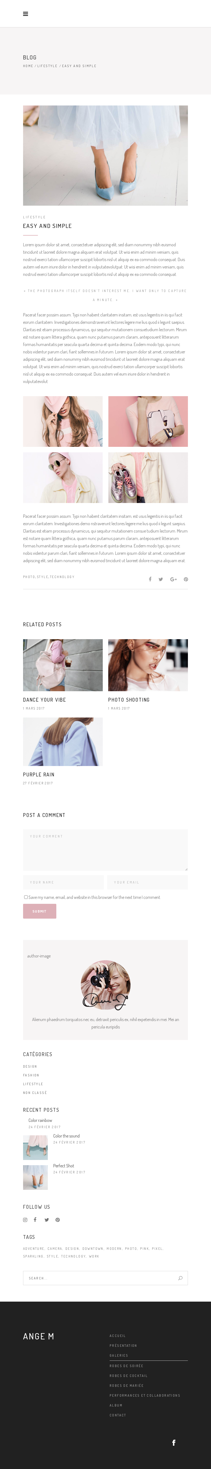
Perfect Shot (63, 1165)
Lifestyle (47, 66)
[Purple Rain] (63, 742)
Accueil (118, 1336)
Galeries (119, 1355)
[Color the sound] (35, 1147)
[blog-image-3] (63, 477)
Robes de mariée (127, 1386)
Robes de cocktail (129, 1376)
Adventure (34, 1249)
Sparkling (33, 1256)
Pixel (157, 1249)
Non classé (35, 1093)
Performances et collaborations (145, 1395)
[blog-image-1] (63, 421)
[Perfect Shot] (35, 1177)
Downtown (93, 1249)
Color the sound (66, 1136)
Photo (29, 577)
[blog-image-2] (148, 421)
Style (42, 577)
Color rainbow (40, 1120)
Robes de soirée (126, 1366)
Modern (114, 1249)
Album (116, 1405)
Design (30, 1066)
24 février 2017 (45, 1127)
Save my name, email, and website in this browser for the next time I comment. (95, 897)
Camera (55, 1249)
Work (94, 1256)
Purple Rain (39, 774)
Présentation (123, 1346)
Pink (144, 1249)
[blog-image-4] (148, 477)
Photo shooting (129, 700)
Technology (62, 577)
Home (28, 66)
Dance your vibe (44, 700)
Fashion (31, 1075)
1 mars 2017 (34, 708)
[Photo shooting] (148, 665)
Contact (118, 1415)
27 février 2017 (38, 783)
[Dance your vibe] (63, 665)
